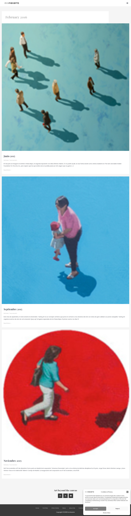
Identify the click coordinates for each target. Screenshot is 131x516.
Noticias (6, 160)
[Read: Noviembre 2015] (65, 392)
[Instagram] (60, 496)
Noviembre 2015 (12, 460)
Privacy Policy (106, 512)
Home (37, 508)
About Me (72, 508)
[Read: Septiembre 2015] (65, 240)
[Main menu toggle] (127, 3)
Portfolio (45, 508)
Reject (118, 508)
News (64, 508)
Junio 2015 (9, 156)
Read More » (7, 170)
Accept (95, 508)
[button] (127, 492)
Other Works (55, 508)
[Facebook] (71, 496)
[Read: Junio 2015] (65, 87)
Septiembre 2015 (13, 309)
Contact (81, 508)
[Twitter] (65, 496)
